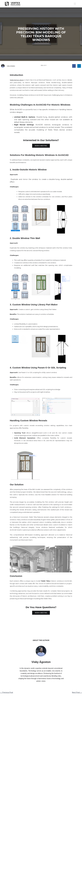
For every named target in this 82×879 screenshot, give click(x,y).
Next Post (77, 692)
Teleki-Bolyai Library (17, 80)
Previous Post (6, 692)
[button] (72, 3)
